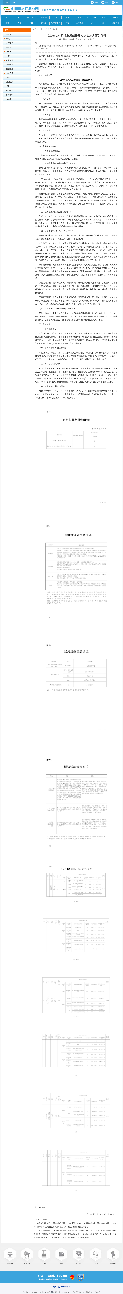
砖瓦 (103, 17)
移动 (117, 2)
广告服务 (27, 1263)
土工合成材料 (92, 17)
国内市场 (9, 90)
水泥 (55, 17)
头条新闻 (9, 47)
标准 (31, 23)
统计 (103, 23)
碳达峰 (43, 23)
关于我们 (10, 1263)
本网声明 (44, 1263)
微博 (96, 2)
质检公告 (9, 86)
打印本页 (102, 1214)
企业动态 (9, 82)
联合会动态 (31, 17)
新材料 (115, 17)
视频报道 (9, 65)
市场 (67, 23)
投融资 (8, 99)
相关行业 (115, 23)
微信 (106, 2)
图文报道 (9, 69)
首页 (7, 17)
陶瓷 (79, 17)
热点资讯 (9, 34)
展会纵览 (9, 52)
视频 (91, 23)
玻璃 (67, 17)
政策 (7, 23)
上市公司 (79, 23)
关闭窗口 (113, 1214)
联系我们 (96, 1263)
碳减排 (8, 39)
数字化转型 (55, 23)
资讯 (19, 17)
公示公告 (43, 17)
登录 (6, 2)
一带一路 (9, 56)
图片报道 (9, 60)
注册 (13, 2)
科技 (19, 23)
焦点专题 (9, 73)
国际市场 (9, 95)
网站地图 (113, 1263)
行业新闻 (9, 77)
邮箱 (61, 1263)
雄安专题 (9, 43)
